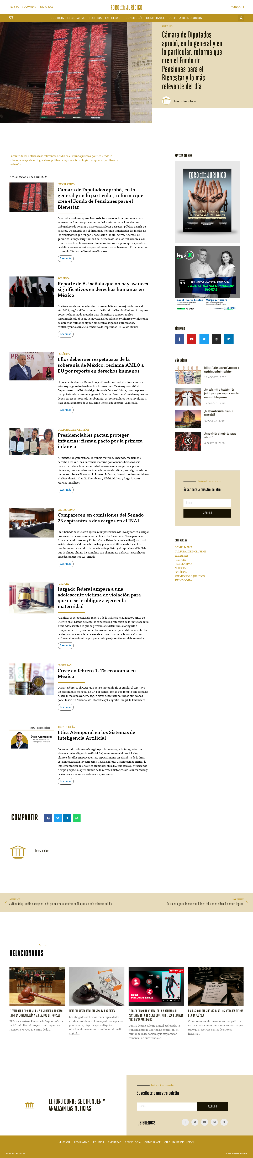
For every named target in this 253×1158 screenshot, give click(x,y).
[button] (241, 18)
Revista (14, 7)
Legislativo (76, 18)
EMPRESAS (65, 665)
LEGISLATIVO (66, 184)
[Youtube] (191, 339)
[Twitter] (204, 339)
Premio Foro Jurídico (190, 576)
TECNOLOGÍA (66, 727)
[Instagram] (216, 339)
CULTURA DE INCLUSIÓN (73, 430)
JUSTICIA (63, 584)
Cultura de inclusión (185, 18)
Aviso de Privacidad (15, 1154)
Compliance (155, 18)
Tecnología (133, 18)
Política (95, 18)
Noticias (181, 568)
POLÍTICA (64, 278)
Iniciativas (46, 7)
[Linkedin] (229, 339)
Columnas (29, 7)
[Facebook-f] (179, 339)
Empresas (112, 18)
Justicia (57, 18)
